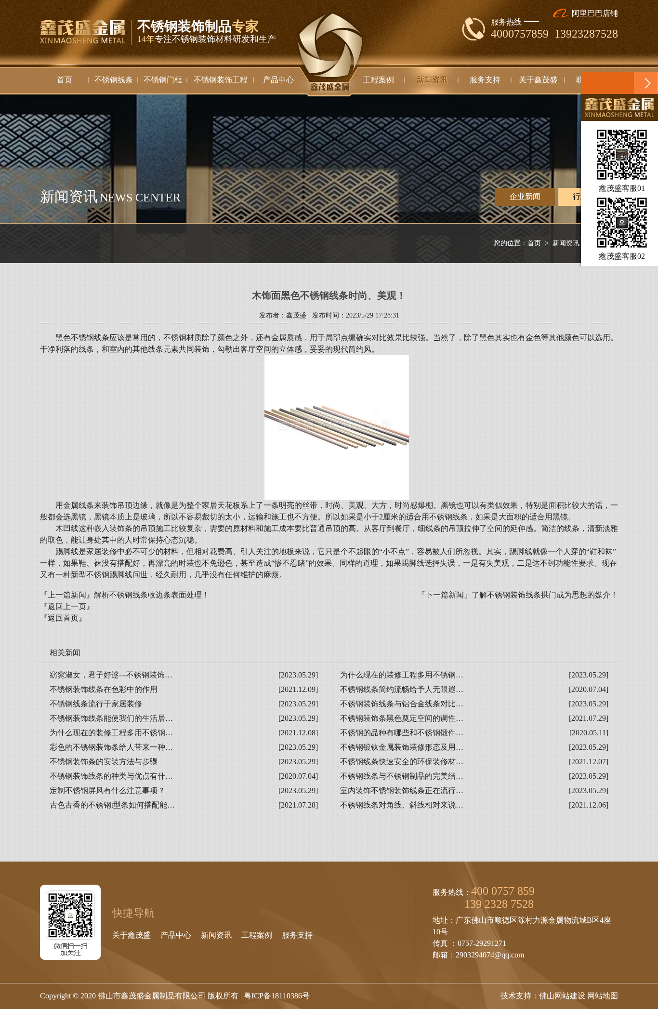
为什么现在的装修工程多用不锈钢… (401, 675)
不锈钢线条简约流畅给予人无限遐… (401, 689)
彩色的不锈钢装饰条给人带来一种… (111, 747)
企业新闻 (525, 196)
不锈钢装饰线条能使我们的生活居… (111, 718)
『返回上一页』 (67, 606)
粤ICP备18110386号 (277, 996)
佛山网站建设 (562, 996)
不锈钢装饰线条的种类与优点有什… (111, 776)
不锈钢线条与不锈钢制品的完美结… (401, 776)
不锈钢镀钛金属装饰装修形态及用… (401, 747)
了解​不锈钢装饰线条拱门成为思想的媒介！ (545, 595)
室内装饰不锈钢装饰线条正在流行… (401, 790)
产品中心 (175, 935)
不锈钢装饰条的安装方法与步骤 (104, 761)
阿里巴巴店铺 (594, 13)
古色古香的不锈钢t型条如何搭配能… (112, 805)
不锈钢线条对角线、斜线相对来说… (401, 805)
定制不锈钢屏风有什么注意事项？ (107, 790)
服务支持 (297, 935)
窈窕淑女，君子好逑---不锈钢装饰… (111, 675)
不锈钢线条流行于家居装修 (96, 704)
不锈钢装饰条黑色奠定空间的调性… (401, 718)
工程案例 (256, 935)
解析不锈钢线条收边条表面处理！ (152, 595)
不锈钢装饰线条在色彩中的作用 (104, 689)
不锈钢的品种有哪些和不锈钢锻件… (401, 733)
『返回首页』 (63, 618)
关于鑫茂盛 (131, 935)
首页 (534, 243)
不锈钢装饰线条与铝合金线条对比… (401, 704)
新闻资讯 (566, 243)
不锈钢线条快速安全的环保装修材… (401, 761)
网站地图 (602, 996)
